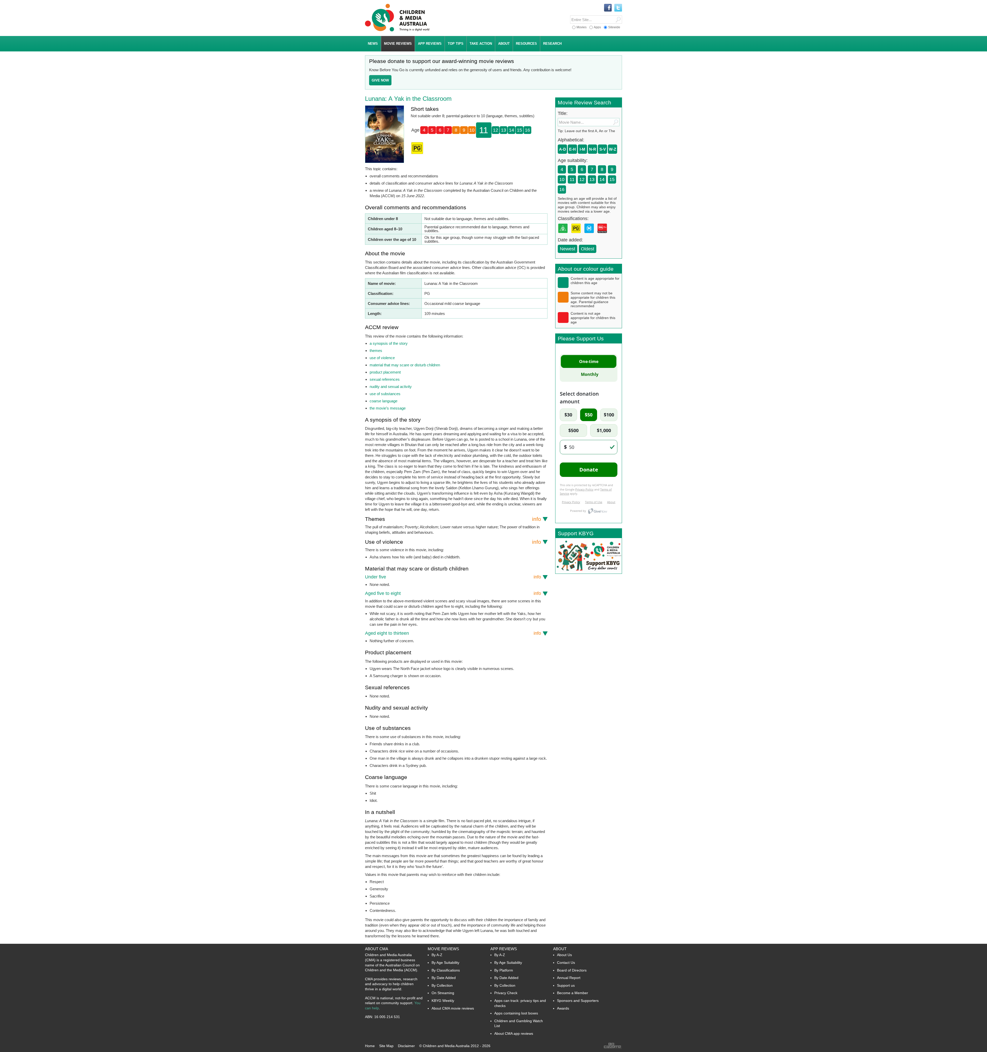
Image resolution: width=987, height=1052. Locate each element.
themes (376, 350)
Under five (453, 577)
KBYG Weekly (443, 1001)
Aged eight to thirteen (453, 633)
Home (370, 1046)
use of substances (385, 394)
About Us (564, 955)
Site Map (386, 1046)
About (559, 949)
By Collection (442, 985)
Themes (453, 519)
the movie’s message (388, 408)
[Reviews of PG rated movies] (577, 234)
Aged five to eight (453, 593)
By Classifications (446, 970)
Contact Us (566, 962)
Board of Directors (572, 970)
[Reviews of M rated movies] (590, 234)
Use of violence (453, 542)
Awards (563, 1008)
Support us (566, 985)
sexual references (385, 379)
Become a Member (572, 993)
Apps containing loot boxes (516, 1013)
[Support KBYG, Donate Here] (588, 572)
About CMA (376, 949)
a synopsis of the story (389, 343)
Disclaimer (406, 1046)
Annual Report (568, 978)
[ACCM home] (397, 30)
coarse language (383, 401)
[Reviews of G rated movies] (564, 234)
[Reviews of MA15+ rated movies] (603, 234)
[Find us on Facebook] (608, 8)
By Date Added (444, 978)
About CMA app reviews (513, 1033)
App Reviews (503, 949)
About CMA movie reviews (453, 1008)
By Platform (503, 970)
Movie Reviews (443, 949)
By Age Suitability (445, 962)
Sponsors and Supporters (578, 1001)
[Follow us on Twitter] (618, 8)
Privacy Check (505, 993)
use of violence (382, 358)
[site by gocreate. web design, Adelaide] (613, 1048)
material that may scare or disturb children (405, 365)
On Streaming (443, 993)
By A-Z (437, 955)
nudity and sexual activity (391, 386)
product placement (385, 372)
